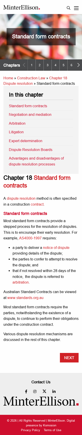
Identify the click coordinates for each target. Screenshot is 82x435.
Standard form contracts (28, 106)
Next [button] (78, 65)
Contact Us (41, 382)
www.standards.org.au (25, 298)
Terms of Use (52, 430)
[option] (32, 65)
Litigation (16, 132)
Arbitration (17, 123)
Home (8, 78)
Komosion (49, 425)
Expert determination (25, 141)
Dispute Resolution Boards (30, 150)
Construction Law (31, 78)
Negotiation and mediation (30, 114)
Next (69, 358)
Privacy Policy (30, 430)
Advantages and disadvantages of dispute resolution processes (36, 161)
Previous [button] (24, 65)
